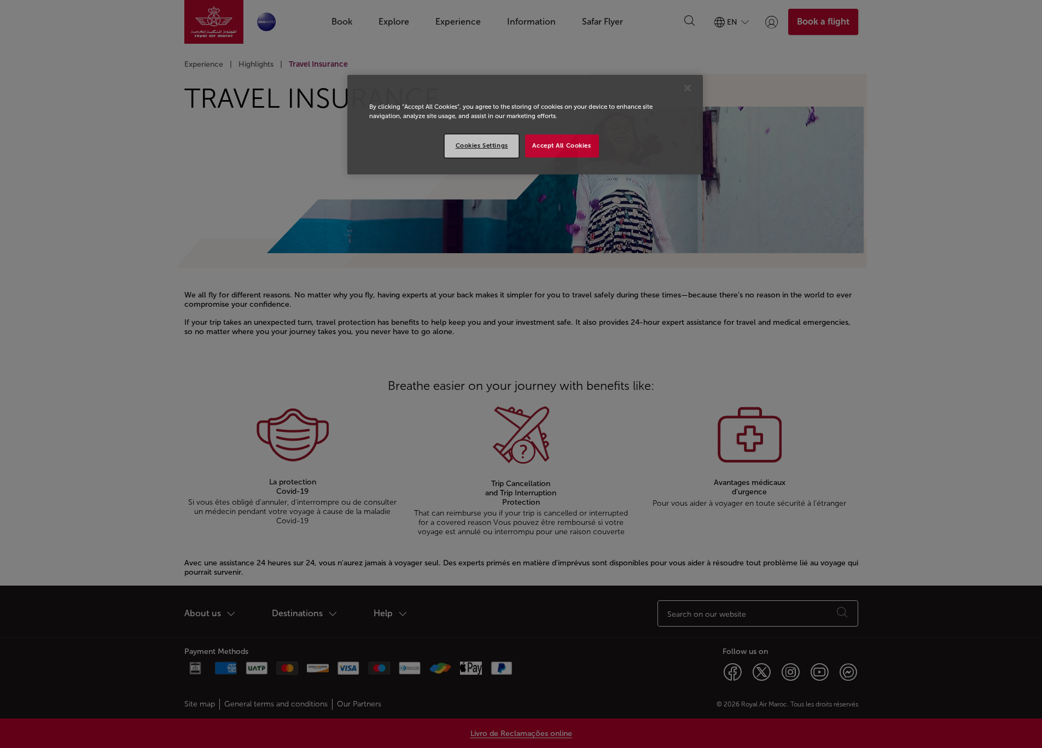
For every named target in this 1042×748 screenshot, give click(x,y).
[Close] (688, 88)
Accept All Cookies (561, 145)
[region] (525, 124)
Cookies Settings (482, 145)
